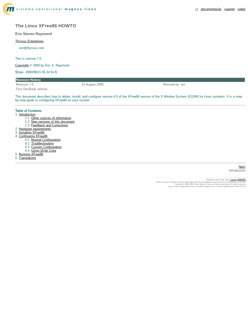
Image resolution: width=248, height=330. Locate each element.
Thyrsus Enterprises (29, 41)
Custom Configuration (46, 147)
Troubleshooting (42, 143)
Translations (27, 158)
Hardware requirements (35, 129)
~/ (196, 9)
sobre (241, 9)
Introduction (27, 114)
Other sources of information (51, 118)
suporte (229, 9)
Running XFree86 (31, 154)
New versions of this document (53, 121)
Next (242, 167)
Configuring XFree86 (33, 136)
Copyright (22, 65)
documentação (211, 9)
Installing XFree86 (31, 132)
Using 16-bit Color (43, 150)
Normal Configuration (46, 140)
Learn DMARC (238, 179)
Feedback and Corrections (49, 125)
